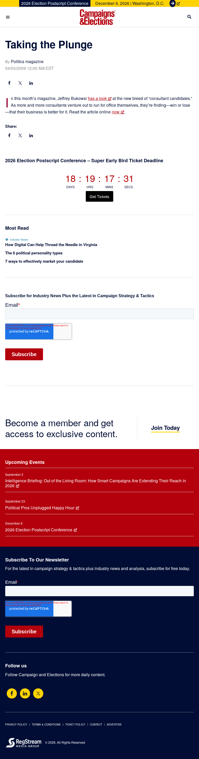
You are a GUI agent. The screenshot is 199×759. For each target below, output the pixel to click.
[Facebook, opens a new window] (9, 83)
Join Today (165, 427)
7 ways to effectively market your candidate (44, 261)
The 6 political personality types (33, 253)
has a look (97, 98)
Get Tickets (99, 196)
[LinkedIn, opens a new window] (31, 83)
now (115, 112)
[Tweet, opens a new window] (20, 83)
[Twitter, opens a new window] (38, 693)
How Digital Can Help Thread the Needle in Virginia (51, 244)
